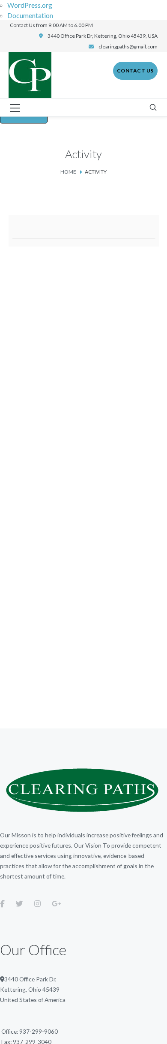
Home (68, 171)
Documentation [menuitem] (30, 15)
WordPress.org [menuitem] (29, 5)
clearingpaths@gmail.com (128, 46)
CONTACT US (135, 70)
